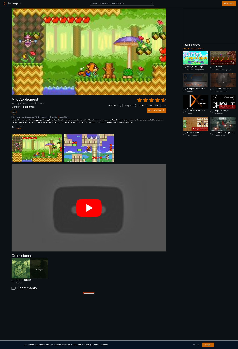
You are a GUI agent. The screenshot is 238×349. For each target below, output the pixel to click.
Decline (196, 345)
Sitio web (16, 117)
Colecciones (22, 256)
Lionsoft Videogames (23, 106)
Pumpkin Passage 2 (196, 89)
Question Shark (221, 92)
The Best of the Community (199, 111)
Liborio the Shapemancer (226, 133)
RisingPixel (219, 113)
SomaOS (190, 113)
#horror (194, 48)
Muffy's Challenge (195, 67)
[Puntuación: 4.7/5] (151, 100)
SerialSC (190, 92)
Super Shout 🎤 (222, 111)
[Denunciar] (165, 105)
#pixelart (186, 48)
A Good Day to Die (223, 89)
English (18, 129)
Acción (54, 117)
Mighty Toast (220, 135)
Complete (45, 117)
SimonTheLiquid (193, 135)
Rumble (218, 67)
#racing (201, 48)
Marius (18, 283)
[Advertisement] (209, 25)
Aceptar (208, 345)
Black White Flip (194, 133)
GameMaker (64, 117)
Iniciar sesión (229, 3)
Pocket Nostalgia (23, 280)
